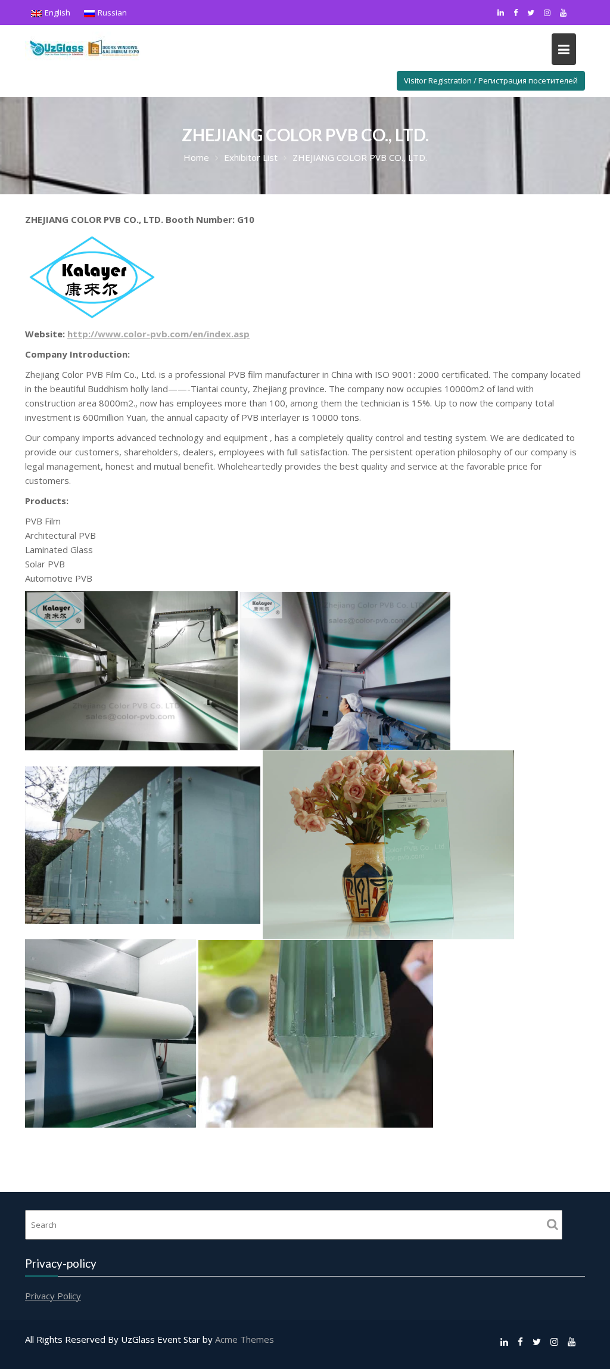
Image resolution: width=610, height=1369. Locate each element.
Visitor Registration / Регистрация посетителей (491, 80)
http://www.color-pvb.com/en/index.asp (158, 334)
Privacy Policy (53, 1295)
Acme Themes (244, 1339)
